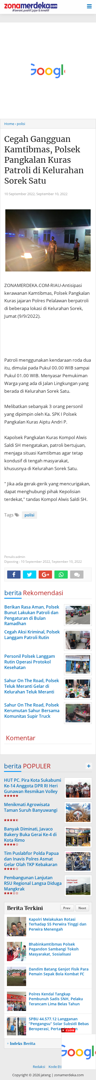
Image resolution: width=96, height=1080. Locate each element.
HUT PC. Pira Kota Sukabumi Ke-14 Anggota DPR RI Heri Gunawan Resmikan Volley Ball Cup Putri (32, 788)
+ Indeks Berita (21, 1043)
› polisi (20, 123)
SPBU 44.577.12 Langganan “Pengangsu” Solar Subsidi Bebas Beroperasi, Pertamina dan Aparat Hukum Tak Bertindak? (59, 1026)
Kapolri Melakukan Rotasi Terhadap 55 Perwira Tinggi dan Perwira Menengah (57, 924)
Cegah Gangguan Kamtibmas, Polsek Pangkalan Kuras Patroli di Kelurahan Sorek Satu (44, 160)
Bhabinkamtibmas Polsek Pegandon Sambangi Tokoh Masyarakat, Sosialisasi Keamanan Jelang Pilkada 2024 (56, 951)
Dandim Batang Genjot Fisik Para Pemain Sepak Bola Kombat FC (59, 971)
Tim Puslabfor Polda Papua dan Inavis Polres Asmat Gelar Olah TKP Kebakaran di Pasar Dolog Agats (31, 861)
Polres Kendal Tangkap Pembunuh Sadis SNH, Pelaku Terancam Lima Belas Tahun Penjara (56, 1001)
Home (9, 123)
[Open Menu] (89, 6)
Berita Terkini (25, 908)
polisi (29, 515)
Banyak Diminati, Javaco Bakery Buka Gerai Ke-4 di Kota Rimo (30, 834)
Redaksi (39, 1066)
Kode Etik (56, 1066)
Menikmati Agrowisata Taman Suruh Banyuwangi (30, 807)
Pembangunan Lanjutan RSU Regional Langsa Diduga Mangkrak (33, 883)
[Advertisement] (48, 70)
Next (82, 908)
